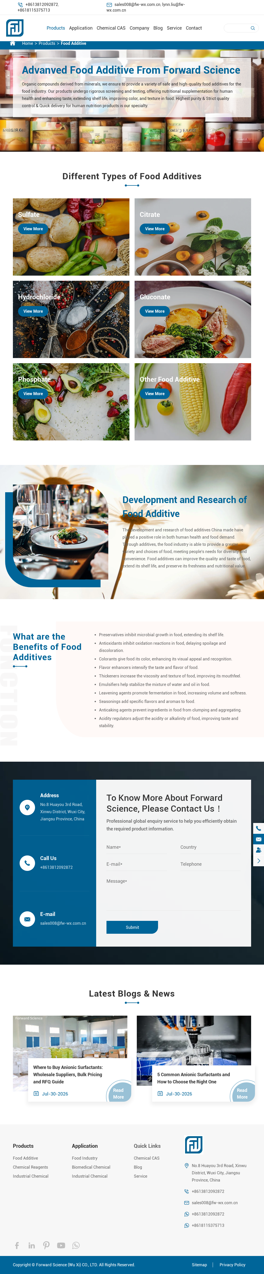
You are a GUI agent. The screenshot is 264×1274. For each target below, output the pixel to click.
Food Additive (73, 43)
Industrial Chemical (30, 1176)
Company (139, 28)
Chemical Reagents (30, 1167)
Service (174, 28)
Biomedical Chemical (91, 1167)
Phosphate (34, 379)
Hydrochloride (39, 297)
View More (33, 228)
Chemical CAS (111, 28)
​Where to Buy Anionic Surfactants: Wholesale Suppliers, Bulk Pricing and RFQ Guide (68, 1074)
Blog (158, 28)
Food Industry (84, 1158)
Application (81, 28)
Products (56, 28)
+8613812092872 (42, 4)
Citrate (150, 214)
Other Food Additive (170, 379)
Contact (194, 28)
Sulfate (29, 214)
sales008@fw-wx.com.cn (137, 4)
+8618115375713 (34, 10)
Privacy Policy (232, 1264)
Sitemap (199, 1264)
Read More (118, 1094)
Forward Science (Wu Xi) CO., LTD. (67, 1264)
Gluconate (155, 297)
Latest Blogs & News (132, 993)
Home (27, 43)
